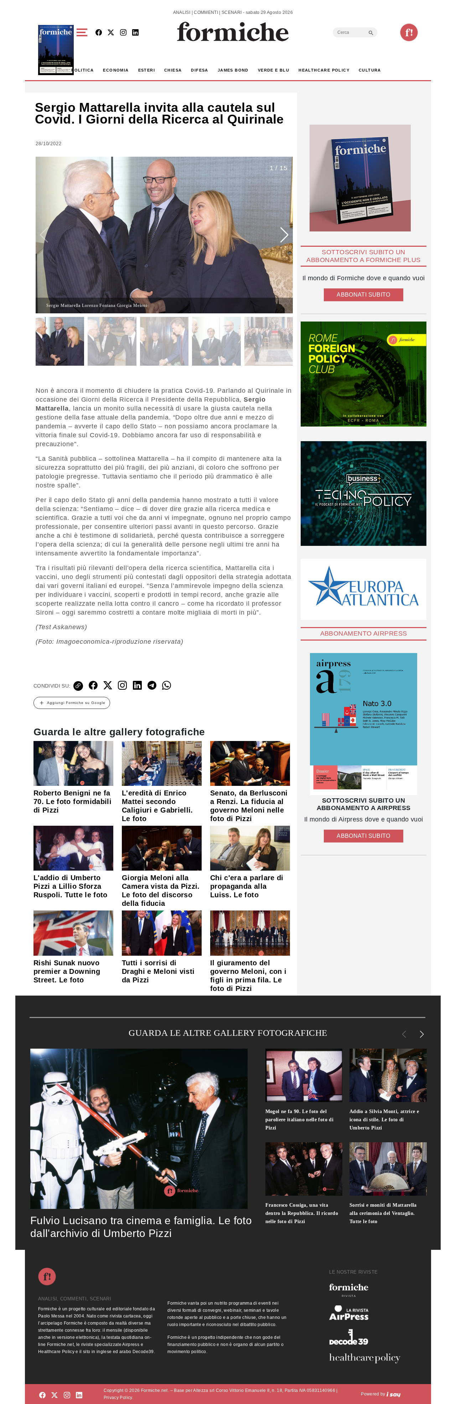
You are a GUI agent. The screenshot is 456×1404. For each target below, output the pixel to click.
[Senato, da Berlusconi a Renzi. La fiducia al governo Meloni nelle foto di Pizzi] (250, 763)
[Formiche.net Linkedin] (135, 33)
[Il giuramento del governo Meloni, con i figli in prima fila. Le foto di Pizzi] (250, 932)
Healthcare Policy (324, 70)
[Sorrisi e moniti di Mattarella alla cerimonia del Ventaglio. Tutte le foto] (388, 1169)
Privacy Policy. (118, 1397)
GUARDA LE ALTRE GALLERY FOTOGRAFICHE (228, 1033)
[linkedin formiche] (79, 1395)
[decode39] (367, 1337)
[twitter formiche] (54, 1395)
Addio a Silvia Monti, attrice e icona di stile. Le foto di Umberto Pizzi (384, 1120)
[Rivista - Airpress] (367, 1312)
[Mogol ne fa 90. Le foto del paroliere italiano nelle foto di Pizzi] (304, 1075)
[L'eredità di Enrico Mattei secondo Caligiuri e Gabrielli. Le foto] (162, 763)
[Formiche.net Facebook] (99, 33)
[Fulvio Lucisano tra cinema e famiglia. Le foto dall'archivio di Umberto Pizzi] (139, 1129)
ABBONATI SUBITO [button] (363, 295)
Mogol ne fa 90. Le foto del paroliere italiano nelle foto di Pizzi (299, 1120)
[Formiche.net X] (111, 33)
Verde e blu (273, 70)
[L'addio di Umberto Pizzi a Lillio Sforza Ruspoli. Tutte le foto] (73, 847)
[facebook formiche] (42, 1395)
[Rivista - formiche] (367, 1290)
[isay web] (394, 1394)
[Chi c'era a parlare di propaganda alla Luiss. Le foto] (250, 847)
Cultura (370, 70)
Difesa (199, 70)
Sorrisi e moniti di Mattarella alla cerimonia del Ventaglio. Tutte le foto (383, 1213)
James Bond (233, 70)
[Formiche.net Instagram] (123, 33)
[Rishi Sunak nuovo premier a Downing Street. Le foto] (73, 932)
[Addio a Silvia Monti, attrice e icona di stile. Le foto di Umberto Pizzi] (388, 1075)
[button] (83, 50)
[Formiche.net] (409, 32)
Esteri (146, 70)
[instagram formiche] (67, 1395)
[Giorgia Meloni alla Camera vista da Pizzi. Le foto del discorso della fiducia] (162, 847)
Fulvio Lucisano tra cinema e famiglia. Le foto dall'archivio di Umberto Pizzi (141, 1227)
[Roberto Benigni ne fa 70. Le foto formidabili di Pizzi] (73, 763)
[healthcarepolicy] (367, 1358)
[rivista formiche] (363, 724)
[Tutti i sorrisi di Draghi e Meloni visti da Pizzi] (162, 932)
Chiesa (173, 70)
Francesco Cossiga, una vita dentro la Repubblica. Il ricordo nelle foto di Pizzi (301, 1213)
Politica (82, 70)
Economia (116, 70)
